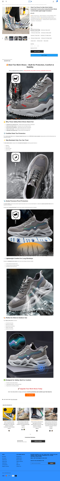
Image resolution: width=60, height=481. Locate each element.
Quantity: (32, 43)
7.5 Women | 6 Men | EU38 (35, 32)
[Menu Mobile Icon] (3, 1)
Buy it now (44, 55)
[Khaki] (24, 429)
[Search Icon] (6, 1)
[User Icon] (53, 1)
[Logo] (30, 1)
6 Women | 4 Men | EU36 (35, 30)
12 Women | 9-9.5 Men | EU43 (46, 38)
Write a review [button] (38, 441)
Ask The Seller (14, 399)
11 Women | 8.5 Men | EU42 (35, 38)
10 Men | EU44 (33, 40)
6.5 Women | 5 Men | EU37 (45, 30)
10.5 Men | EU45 (39, 40)
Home (3, 4)
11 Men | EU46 (46, 40)
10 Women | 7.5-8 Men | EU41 (46, 35)
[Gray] (9, 431)
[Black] (50, 431)
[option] (15, 20)
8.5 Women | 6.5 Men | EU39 (46, 32)
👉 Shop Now (30, 395)
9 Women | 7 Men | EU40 (35, 35)
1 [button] (29, 434)
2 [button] (30, 434)
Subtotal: (32, 48)
